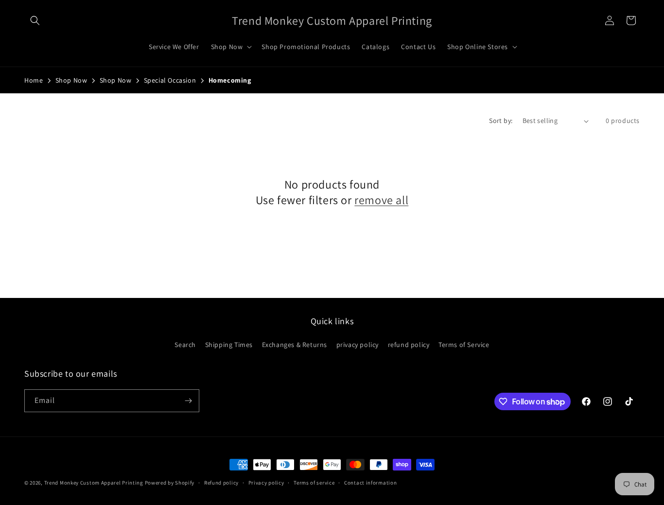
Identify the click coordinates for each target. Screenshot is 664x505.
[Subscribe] (188, 400)
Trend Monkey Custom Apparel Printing (93, 482)
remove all (381, 200)
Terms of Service (463, 344)
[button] (35, 20)
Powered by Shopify (170, 482)
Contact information (370, 482)
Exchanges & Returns (294, 344)
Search (185, 344)
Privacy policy (266, 482)
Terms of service (314, 482)
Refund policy (221, 482)
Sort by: (500, 120)
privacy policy (357, 344)
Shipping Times (229, 344)
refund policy (409, 344)
